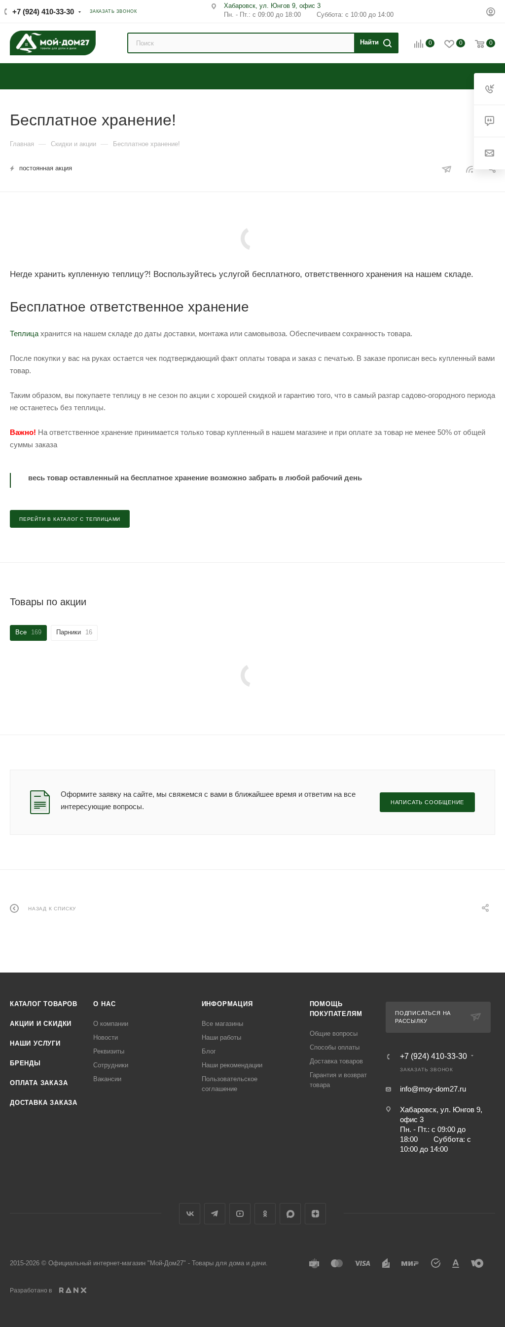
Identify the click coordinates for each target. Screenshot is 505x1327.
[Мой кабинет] (490, 13)
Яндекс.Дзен (315, 1213)
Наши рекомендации (232, 1065)
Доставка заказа (43, 1102)
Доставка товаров (336, 1061)
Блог (209, 1051)
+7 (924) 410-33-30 (43, 11)
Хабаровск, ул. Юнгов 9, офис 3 (272, 5)
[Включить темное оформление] (472, 10)
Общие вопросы (334, 1033)
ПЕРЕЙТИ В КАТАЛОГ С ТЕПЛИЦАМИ (69, 519)
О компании (110, 1023)
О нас (104, 1004)
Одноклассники (265, 1213)
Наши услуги (35, 1043)
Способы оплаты (335, 1047)
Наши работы (221, 1037)
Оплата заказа (39, 1083)
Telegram (214, 1213)
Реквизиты (108, 1051)
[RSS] (469, 169)
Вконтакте (189, 1213)
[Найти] (374, 43)
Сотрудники (110, 1065)
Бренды (25, 1063)
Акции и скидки (41, 1023)
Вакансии (107, 1079)
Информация (227, 1004)
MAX (290, 1213)
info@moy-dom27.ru (433, 1089)
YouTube (240, 1213)
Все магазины (222, 1023)
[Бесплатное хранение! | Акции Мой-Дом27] (252, 238)
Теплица (24, 333)
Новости (105, 1037)
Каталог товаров (43, 1004)
